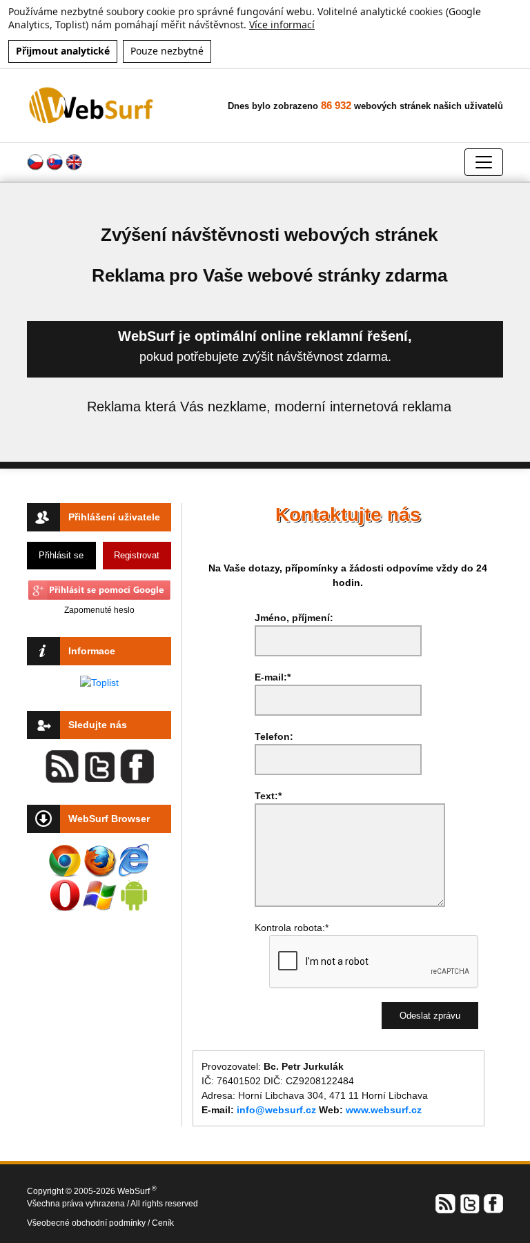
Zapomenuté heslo (99, 610)
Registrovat (136, 555)
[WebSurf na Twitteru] (469, 1202)
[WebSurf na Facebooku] (492, 1202)
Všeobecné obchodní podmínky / (89, 1223)
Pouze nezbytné (167, 50)
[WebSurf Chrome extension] (65, 860)
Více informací (282, 24)
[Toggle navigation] (483, 162)
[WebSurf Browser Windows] (99, 895)
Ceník (163, 1223)
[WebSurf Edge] (134, 860)
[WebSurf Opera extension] (65, 895)
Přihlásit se (61, 555)
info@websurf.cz (276, 1109)
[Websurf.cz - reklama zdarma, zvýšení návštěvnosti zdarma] (92, 104)
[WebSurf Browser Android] (134, 895)
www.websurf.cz (384, 1109)
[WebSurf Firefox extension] (99, 860)
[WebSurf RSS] (445, 1202)
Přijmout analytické (63, 50)
